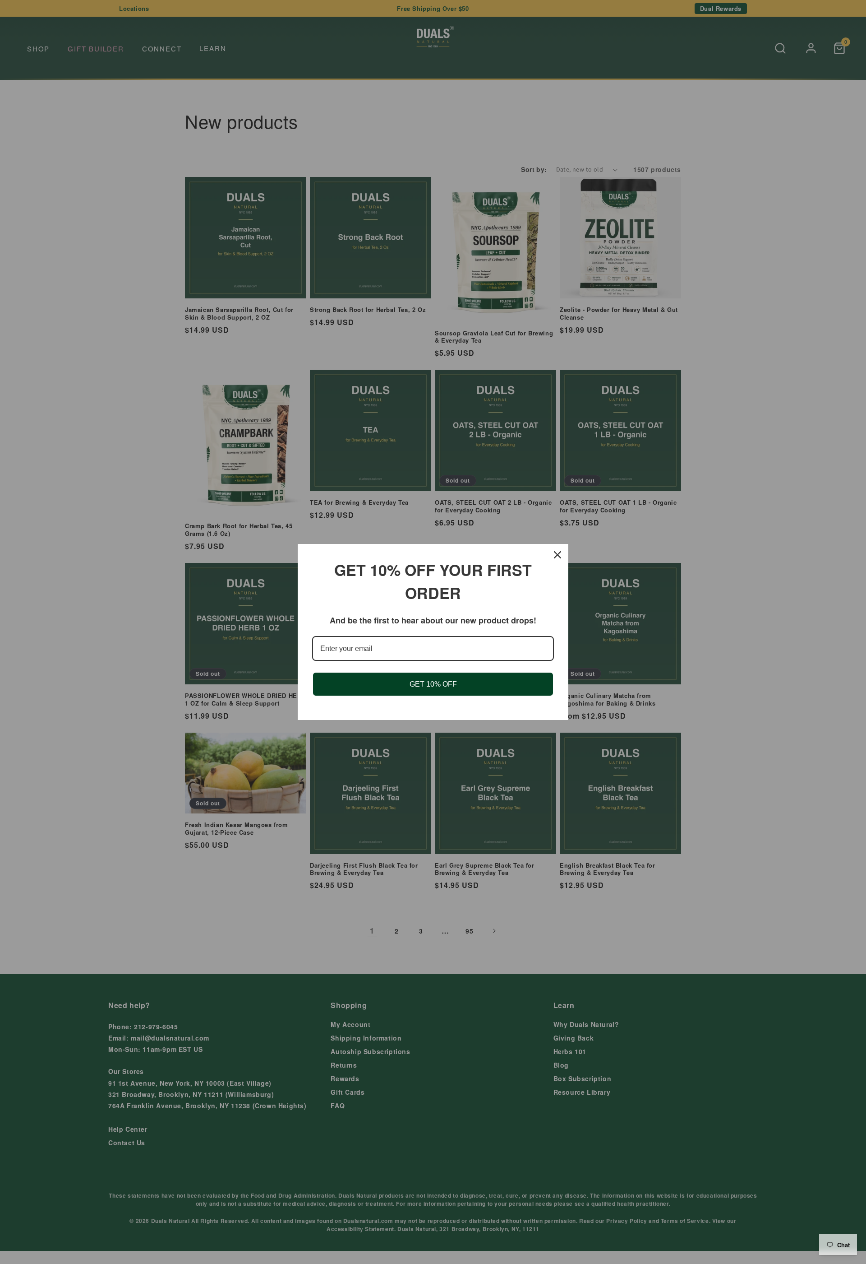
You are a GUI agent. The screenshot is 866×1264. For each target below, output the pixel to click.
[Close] (557, 555)
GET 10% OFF (433, 684)
